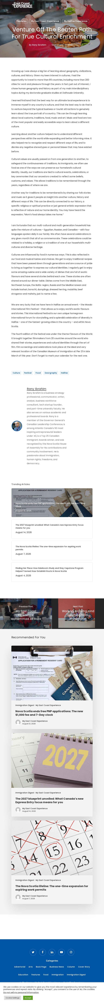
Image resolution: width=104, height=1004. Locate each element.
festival (28, 373)
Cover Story (84, 966)
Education (23, 974)
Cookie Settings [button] (13, 998)
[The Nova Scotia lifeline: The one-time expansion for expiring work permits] (52, 862)
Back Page (41, 966)
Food (45, 974)
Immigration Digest (24, 705)
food (38, 373)
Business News (57, 966)
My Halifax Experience (75, 21)
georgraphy (51, 373)
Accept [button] (28, 998)
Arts (31, 966)
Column (71, 966)
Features (21, 21)
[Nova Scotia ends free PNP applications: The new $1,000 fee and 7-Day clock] (52, 687)
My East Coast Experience (45, 21)
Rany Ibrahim (39, 44)
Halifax (64, 373)
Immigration (58, 974)
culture (16, 373)
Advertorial (19, 966)
